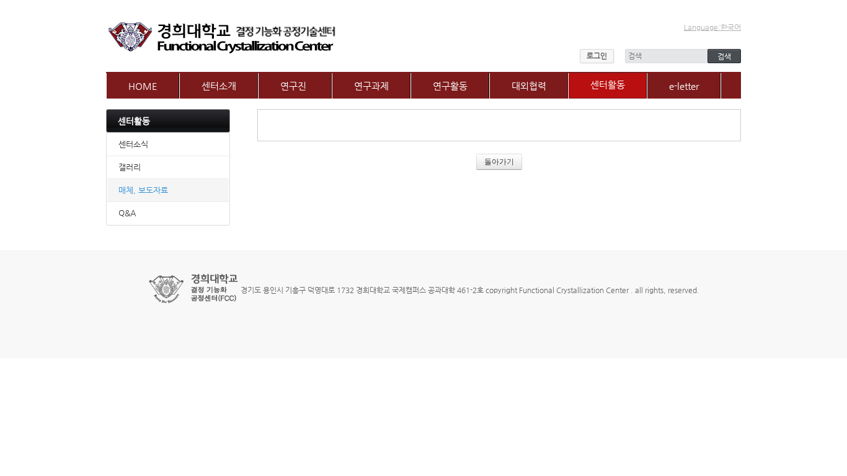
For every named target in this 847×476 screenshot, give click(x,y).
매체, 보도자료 (143, 190)
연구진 (293, 86)
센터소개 (219, 86)
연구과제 (371, 86)
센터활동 (607, 84)
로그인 (597, 55)
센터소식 (133, 144)
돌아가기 (499, 161)
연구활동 (450, 86)
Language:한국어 (712, 27)
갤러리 (129, 167)
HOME (142, 86)
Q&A (127, 213)
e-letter (684, 86)
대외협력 (529, 86)
